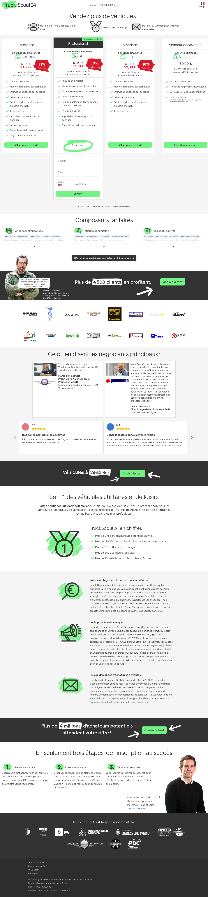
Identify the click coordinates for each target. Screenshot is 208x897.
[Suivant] (191, 437)
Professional (23, 237)
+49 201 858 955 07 (137, 808)
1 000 (32, 56)
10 (75, 55)
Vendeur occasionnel (52, 237)
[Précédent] (15, 437)
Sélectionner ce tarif (26, 144)
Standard (36, 237)
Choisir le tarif (173, 282)
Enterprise (11, 237)
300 (25, 56)
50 (18, 56)
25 (80, 55)
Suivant (78, 193)
